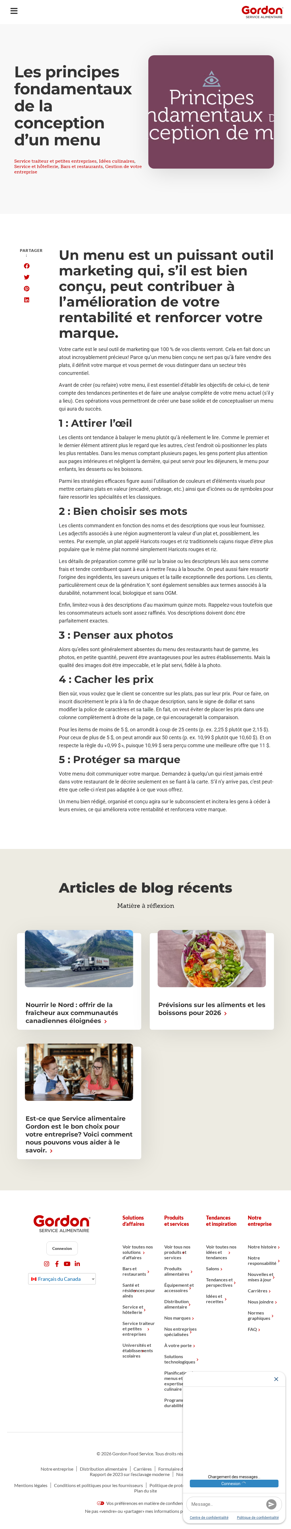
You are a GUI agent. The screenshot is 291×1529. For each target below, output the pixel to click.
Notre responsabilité (262, 1260)
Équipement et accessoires (179, 1287)
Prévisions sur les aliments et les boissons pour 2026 (211, 1009)
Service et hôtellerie (36, 166)
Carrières (257, 1290)
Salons (212, 1268)
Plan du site (145, 1490)
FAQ (252, 1329)
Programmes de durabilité (180, 1402)
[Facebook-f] (57, 1264)
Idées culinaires (116, 161)
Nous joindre (261, 1301)
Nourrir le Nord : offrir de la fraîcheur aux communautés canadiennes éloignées (72, 1013)
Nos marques (177, 1317)
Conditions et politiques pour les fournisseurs (98, 1485)
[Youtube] (67, 1264)
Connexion (62, 1248)
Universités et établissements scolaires (137, 1350)
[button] (26, 266)
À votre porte (178, 1345)
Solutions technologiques (179, 1359)
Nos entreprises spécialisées (180, 1331)
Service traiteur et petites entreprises (55, 161)
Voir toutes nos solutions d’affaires (137, 1252)
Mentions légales (30, 1485)
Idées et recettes (214, 1298)
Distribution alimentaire (176, 1304)
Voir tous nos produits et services (177, 1252)
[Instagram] (47, 1264)
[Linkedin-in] (77, 1264)
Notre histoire (262, 1246)
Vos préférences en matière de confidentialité (149, 1503)
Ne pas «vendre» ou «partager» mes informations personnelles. (145, 1511)
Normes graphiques (259, 1315)
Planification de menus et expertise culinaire (180, 1381)
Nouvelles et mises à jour (260, 1276)
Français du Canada (59, 1279)
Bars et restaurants (82, 166)
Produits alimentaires (176, 1271)
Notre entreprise (57, 1468)
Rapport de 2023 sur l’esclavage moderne (130, 1474)
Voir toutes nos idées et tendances (221, 1252)
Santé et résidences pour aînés (138, 1290)
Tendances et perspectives (219, 1282)
